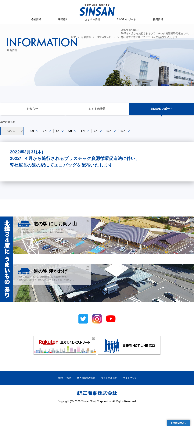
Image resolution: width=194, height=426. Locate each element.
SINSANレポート (126, 19)
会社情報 (36, 19)
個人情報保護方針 (86, 378)
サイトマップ (130, 378)
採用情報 (158, 19)
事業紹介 (63, 19)
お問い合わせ (64, 378)
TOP (73, 37)
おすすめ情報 (92, 19)
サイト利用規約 (109, 378)
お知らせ (32, 108)
